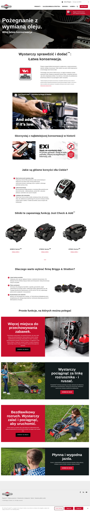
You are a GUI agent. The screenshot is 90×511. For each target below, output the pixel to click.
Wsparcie (65, 6)
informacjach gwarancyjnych (45, 85)
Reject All (69, 508)
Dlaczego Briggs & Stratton (51, 6)
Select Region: (67, 2)
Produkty (37, 6)
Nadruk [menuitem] (32, 498)
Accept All (79, 508)
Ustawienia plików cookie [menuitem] (40, 498)
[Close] (87, 508)
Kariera (72, 6)
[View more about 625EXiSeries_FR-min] (15, 233)
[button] (80, 492)
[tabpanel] (15, 238)
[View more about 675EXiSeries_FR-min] (45, 233)
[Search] (77, 6)
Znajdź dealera (84, 6)
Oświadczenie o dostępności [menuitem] (23, 498)
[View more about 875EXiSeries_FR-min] (74, 233)
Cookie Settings (58, 508)
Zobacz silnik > (15, 251)
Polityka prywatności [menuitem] (12, 498)
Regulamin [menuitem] (4, 498)
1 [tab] (44, 260)
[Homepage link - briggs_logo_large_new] (7, 496)
